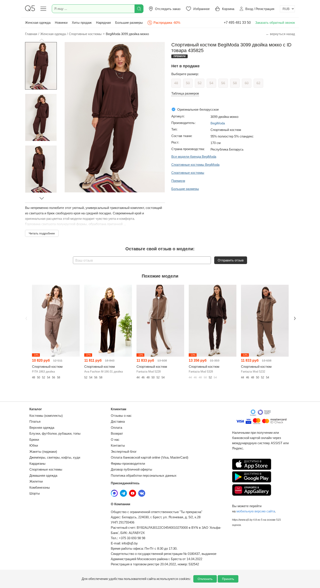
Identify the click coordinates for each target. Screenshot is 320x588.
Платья (34, 421)
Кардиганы (37, 463)
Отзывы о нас (121, 415)
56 (223, 83)
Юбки (33, 445)
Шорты (34, 493)
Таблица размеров (185, 93)
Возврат (117, 433)
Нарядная (103, 22)
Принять (228, 579)
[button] (41, 40)
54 (211, 83)
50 (188, 83)
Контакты (118, 445)
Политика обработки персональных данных (144, 475)
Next (294, 318)
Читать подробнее (42, 233)
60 (247, 83)
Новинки (61, 22)
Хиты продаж (82, 22)
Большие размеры (129, 22)
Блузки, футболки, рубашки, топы (55, 433)
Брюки (34, 439)
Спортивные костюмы (45, 469)
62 (258, 83)
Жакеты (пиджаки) (43, 451)
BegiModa (218, 123)
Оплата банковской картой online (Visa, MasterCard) (149, 457)
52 (200, 83)
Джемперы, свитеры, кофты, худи (54, 457)
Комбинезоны (39, 487)
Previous (26, 318)
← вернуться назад (280, 34)
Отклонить (205, 579)
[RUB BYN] (287, 8)
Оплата (116, 427)
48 (176, 83)
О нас (115, 439)
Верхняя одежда (41, 427)
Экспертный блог (123, 451)
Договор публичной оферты (131, 469)
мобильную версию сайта (255, 511)
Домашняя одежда (43, 475)
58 (235, 83)
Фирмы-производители (128, 463)
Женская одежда (38, 22)
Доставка (118, 421)
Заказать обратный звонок (275, 22)
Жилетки (36, 481)
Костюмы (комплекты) (46, 415)
